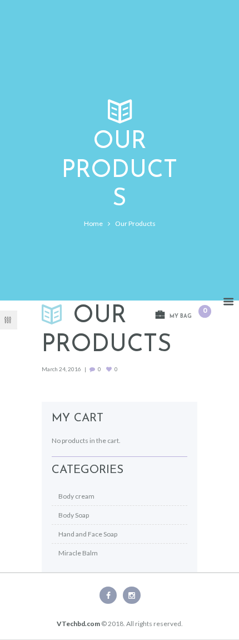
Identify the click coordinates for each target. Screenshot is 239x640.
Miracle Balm (78, 553)
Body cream (76, 496)
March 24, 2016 (61, 369)
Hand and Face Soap (87, 534)
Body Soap (73, 515)
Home (93, 223)
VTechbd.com (78, 623)
